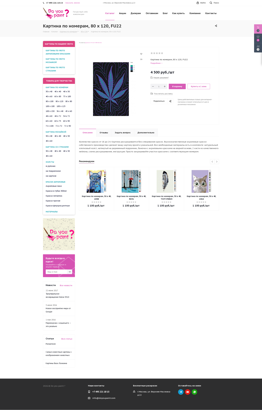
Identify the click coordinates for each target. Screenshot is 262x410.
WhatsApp (194, 392)
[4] (159, 53)
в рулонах (50, 166)
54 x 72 (66, 116)
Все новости (66, 285)
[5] (162, 53)
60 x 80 (57, 96)
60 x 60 (49, 121)
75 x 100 (67, 96)
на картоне (51, 176)
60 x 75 (57, 121)
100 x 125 (61, 106)
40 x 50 (66, 91)
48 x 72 (57, 116)
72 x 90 (67, 126)
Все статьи (66, 338)
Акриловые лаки (54, 186)
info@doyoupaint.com (103, 398)
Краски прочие (53, 201)
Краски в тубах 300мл (56, 191)
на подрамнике (53, 171)
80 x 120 (59, 101)
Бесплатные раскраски (145, 385)
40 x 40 (57, 91)
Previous (212, 161)
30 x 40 (49, 91)
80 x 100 (49, 101)
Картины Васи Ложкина (56, 363)
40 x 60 (49, 96)
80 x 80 (68, 101)
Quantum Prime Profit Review (93, 42)
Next (217, 161)
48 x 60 (49, 116)
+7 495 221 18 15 (100, 391)
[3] (157, 53)
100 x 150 (50, 111)
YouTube (187, 392)
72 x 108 (49, 126)
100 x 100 (50, 106)
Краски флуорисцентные (58, 205)
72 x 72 (59, 126)
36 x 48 (60, 111)
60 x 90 (66, 121)
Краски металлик (54, 196)
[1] (152, 53)
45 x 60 (68, 111)
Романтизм (51, 344)
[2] (154, 53)
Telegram (181, 392)
